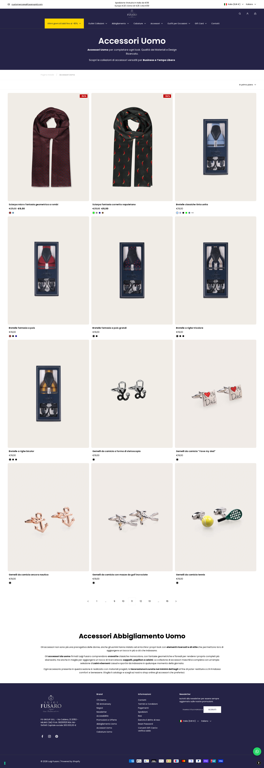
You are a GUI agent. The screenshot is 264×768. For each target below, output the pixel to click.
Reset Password (145, 724)
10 (123, 601)
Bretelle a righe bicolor (21, 451)
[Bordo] (10, 213)
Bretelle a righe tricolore (189, 328)
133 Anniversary (104, 704)
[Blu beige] (16, 459)
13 (150, 601)
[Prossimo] (176, 601)
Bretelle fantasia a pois (22, 328)
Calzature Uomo (104, 731)
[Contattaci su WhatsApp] (257, 751)
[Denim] (189, 213)
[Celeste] (177, 213)
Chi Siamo (101, 700)
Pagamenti (143, 708)
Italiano (249, 4)
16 (167, 601)
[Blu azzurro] (96, 336)
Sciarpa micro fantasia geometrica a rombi (33, 204)
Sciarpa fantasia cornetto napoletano (114, 204)
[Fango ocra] (10, 459)
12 (141, 601)
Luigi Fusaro (53, 761)
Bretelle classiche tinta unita (192, 204)
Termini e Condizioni (148, 704)
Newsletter (102, 712)
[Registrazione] (247, 14)
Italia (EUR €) (234, 4)
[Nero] (183, 213)
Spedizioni (143, 712)
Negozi (100, 708)
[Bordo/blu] (180, 336)
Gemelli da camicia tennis (190, 574)
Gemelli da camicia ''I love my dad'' (195, 451)
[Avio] (13, 213)
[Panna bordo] (13, 459)
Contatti (142, 700)
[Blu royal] (183, 336)
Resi (140, 716)
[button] (255, 14)
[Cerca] (240, 14)
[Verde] (93, 213)
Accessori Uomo (104, 727)
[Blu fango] (177, 336)
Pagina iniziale (47, 74)
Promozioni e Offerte (107, 720)
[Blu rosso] (93, 336)
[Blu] (99, 213)
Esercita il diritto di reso (149, 720)
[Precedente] (88, 601)
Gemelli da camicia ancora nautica (28, 574)
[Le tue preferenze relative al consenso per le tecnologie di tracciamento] (4, 763)
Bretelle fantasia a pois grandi (109, 328)
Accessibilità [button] (102, 716)
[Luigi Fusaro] (132, 13)
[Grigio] (96, 213)
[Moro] (102, 213)
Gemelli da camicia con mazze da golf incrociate (120, 574)
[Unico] (93, 459)
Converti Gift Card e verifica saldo (147, 729)
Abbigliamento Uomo (107, 724)
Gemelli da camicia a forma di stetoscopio (116, 451)
